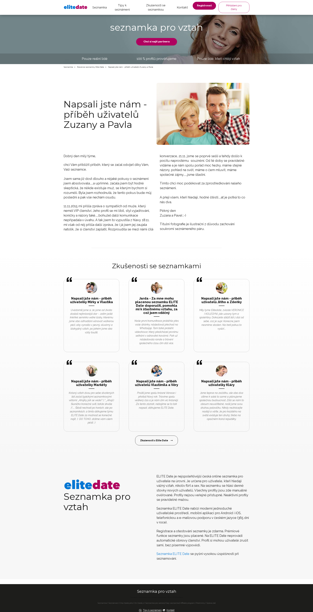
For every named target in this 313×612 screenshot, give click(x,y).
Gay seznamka (172, 603)
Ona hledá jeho (126, 603)
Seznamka (99, 7)
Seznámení (113, 603)
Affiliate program (187, 603)
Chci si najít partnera (156, 41)
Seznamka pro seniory (155, 603)
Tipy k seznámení (122, 7)
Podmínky (200, 603)
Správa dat (211, 603)
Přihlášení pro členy (234, 7)
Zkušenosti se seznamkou (155, 7)
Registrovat (204, 5)
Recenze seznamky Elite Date (90, 67)
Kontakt (182, 7)
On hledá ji (139, 603)
